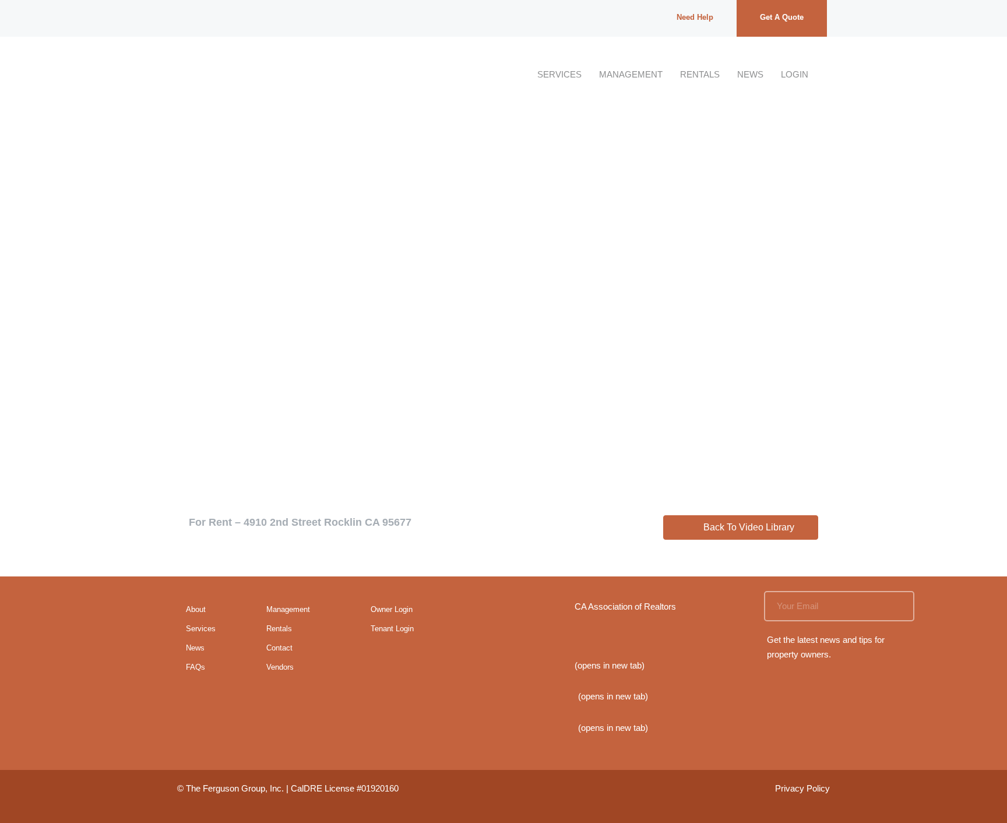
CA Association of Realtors (625, 606)
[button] (740, 527)
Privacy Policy (802, 788)
